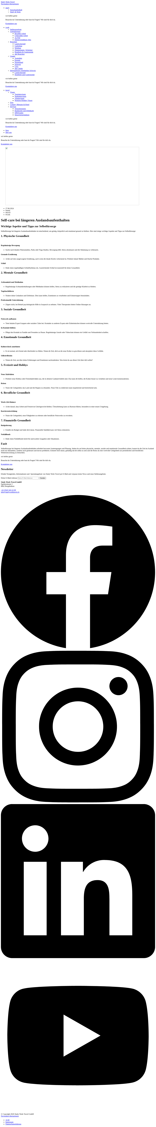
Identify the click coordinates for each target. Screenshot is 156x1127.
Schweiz (18, 64)
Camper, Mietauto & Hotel (19, 105)
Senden (42, 478)
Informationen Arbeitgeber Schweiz (23, 71)
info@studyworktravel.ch (10, 492)
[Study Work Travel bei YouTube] (78, 1112)
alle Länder (19, 68)
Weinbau (18, 48)
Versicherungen (20, 109)
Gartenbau (18, 46)
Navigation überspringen (10, 4)
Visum (12, 92)
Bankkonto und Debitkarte (24, 111)
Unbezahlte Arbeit (21, 36)
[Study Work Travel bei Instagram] (78, 803)
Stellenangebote (15, 29)
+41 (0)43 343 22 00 (8, 490)
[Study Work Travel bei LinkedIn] (78, 957)
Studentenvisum (20, 96)
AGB (7, 1120)
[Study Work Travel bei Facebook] (78, 648)
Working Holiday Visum (23, 100)
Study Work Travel (8, 2)
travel (7, 90)
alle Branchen (20, 54)
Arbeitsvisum (19, 98)
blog (7, 130)
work (7, 27)
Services (13, 107)
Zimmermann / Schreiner (24, 50)
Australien (18, 58)
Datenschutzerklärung (13, 1124)
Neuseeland (19, 62)
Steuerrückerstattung (22, 115)
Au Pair (17, 38)
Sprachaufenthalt (16, 10)
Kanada (17, 60)
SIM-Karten (19, 113)
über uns (8, 132)
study (7, 8)
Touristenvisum (20, 94)
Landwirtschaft (20, 44)
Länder (12, 56)
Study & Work (15, 12)
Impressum (9, 1122)
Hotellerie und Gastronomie (25, 75)
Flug (11, 103)
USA (16, 66)
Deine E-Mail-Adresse (9, 478)
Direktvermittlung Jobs (23, 40)
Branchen (13, 42)
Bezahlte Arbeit (20, 34)
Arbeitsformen (15, 32)
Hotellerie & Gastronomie (24, 52)
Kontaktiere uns (11, 24)
